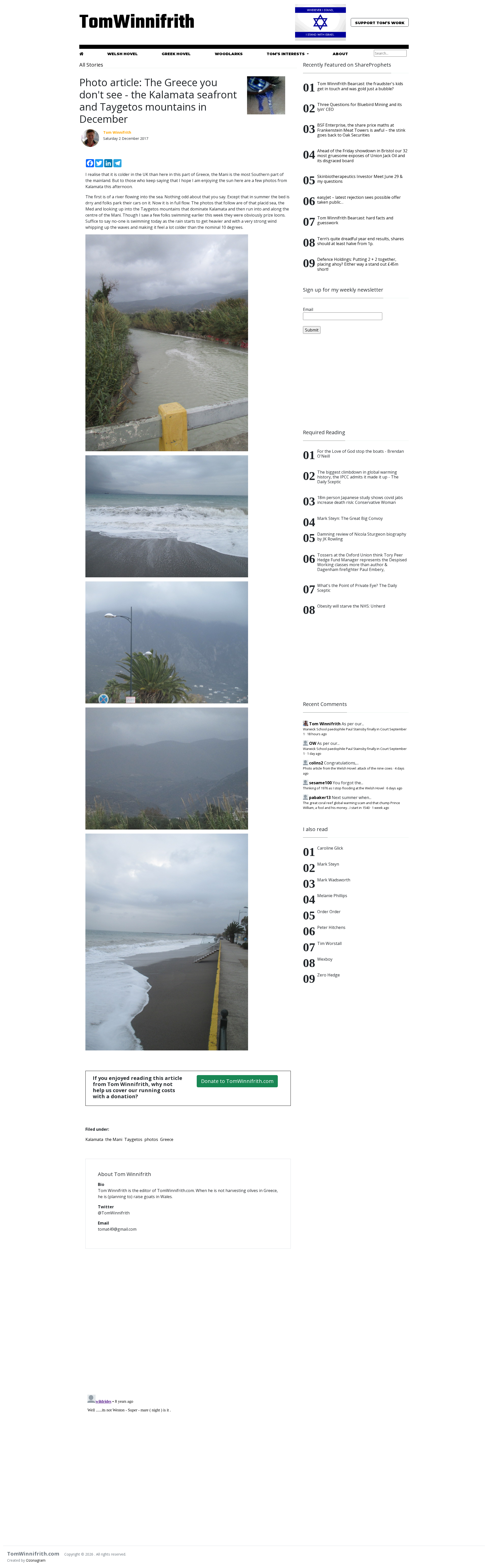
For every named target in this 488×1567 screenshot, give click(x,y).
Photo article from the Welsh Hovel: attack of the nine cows (347, 768)
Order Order (329, 911)
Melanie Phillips (332, 895)
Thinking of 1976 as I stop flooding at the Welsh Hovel (343, 788)
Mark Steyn (328, 864)
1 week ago (380, 807)
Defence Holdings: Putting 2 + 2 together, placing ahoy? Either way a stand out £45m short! (357, 264)
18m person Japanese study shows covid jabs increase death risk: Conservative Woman (360, 500)
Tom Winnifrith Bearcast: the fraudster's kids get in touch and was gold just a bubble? (360, 86)
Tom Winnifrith (325, 724)
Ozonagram (35, 1560)
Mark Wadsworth (333, 880)
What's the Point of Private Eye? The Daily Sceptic (357, 588)
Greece (166, 1139)
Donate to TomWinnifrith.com (237, 1081)
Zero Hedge (328, 975)
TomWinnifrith (132, 22)
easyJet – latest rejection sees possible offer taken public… (359, 199)
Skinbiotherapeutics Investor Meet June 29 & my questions (360, 179)
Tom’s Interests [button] (286, 54)
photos (151, 1139)
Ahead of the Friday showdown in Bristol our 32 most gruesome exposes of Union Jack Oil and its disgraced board (362, 155)
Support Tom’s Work (379, 23)
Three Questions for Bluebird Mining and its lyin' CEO (359, 107)
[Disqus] (188, 1318)
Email (308, 309)
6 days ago (394, 788)
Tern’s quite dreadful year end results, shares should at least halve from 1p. (360, 241)
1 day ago (314, 753)
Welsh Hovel (122, 54)
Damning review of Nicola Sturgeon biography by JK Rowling (361, 536)
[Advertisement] (356, 381)
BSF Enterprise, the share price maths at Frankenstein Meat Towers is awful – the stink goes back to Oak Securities (361, 130)
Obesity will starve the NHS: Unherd (351, 606)
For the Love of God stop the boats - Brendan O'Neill (360, 453)
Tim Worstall (329, 943)
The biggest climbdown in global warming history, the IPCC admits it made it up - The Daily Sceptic (358, 477)
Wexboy (324, 959)
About (340, 54)
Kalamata (94, 1139)
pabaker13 (320, 797)
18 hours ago (317, 734)
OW (312, 743)
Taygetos (133, 1139)
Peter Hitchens (331, 927)
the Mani (113, 1139)
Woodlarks (229, 54)
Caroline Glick (330, 848)
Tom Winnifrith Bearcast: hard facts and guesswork (355, 220)
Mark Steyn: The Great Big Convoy (350, 518)
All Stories (91, 64)
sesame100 (320, 783)
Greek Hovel (176, 54)
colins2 (316, 763)
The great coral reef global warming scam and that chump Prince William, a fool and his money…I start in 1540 (351, 805)
